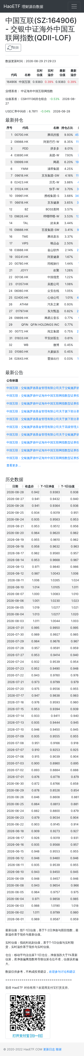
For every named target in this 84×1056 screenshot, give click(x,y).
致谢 (59, 1049)
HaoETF (23, 6)
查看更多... (13, 465)
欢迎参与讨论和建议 (62, 971)
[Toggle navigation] (74, 6)
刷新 (16, 47)
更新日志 (49, 1049)
